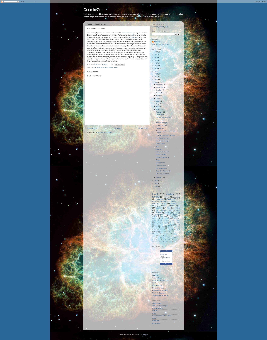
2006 (156, 180)
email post (175, 233)
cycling (172, 224)
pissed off (162, 230)
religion (162, 226)
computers (165, 224)
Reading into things (162, 141)
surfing (158, 241)
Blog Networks (166, 263)
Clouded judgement (162, 157)
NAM (171, 222)
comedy (177, 212)
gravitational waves (159, 203)
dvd (169, 233)
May (157, 104)
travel (116, 67)
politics (163, 210)
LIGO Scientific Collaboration (161, 316)
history (178, 224)
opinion (154, 218)
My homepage (157, 285)
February (159, 112)
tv (179, 206)
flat (177, 228)
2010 (156, 74)
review (177, 208)
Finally (158, 160)
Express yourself (161, 125)
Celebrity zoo (160, 114)
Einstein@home (157, 308)
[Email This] (116, 65)
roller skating (170, 237)
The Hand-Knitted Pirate (160, 295)
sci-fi (170, 210)
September (160, 93)
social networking (167, 239)
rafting (163, 237)
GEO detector (133, 37)
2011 (156, 71)
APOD (154, 318)
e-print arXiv (156, 323)
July (157, 98)
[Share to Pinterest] (124, 65)
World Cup (168, 231)
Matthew (157, 41)
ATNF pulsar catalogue (159, 306)
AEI (133, 35)
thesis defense (128, 33)
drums (171, 206)
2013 (156, 66)
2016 (156, 60)
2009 (156, 76)
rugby (161, 220)
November (160, 87)
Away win (159, 149)
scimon (168, 212)
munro (154, 237)
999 (157, 146)
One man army (161, 165)
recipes (154, 216)
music (167, 214)
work (154, 201)
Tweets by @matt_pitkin (160, 27)
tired (175, 241)
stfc (153, 241)
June (158, 101)
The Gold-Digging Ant (159, 293)
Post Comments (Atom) (104, 132)
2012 (156, 68)
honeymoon (159, 214)
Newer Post (92, 128)
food (168, 208)
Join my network (166, 261)
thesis (111, 67)
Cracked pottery (161, 154)
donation (164, 233)
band (163, 206)
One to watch (160, 143)
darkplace (156, 233)
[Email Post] (112, 64)
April (158, 106)
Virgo (161, 231)
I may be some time (162, 152)
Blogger (145, 335)
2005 (156, 183)
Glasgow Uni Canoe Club (160, 280)
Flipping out (160, 128)
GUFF (154, 283)
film (176, 216)
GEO (94, 67)
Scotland (158, 212)
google (154, 235)
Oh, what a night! (161, 168)
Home (118, 128)
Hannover (155, 228)
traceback (177, 230)
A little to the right (161, 122)
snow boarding (166, 218)
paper (178, 220)
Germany (163, 216)
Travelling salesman (162, 173)
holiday (173, 203)
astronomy (176, 197)
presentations (158, 222)
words (166, 222)
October (159, 90)
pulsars (170, 230)
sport (166, 197)
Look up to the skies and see (165, 135)
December (160, 84)
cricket (176, 218)
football (156, 196)
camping (156, 224)
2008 (156, 79)
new (159, 237)
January (159, 177)
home (156, 226)
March (158, 109)
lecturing (154, 220)
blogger (178, 222)
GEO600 (155, 311)
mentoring (175, 235)
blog (173, 220)
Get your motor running (163, 117)
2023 (156, 52)
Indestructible (160, 120)
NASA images (156, 303)
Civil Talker (155, 275)
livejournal (167, 235)
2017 (156, 57)
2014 (156, 63)
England (159, 208)
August (158, 95)
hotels (178, 210)
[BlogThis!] (118, 65)
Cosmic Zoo (93, 10)
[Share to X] (120, 65)
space (167, 220)
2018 (156, 55)
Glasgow (175, 226)
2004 (156, 186)
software (176, 239)
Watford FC (171, 199)
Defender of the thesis (163, 171)
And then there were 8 (163, 138)
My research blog (158, 288)
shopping (158, 239)
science (105, 67)
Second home (160, 163)
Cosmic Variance (157, 278)
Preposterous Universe (159, 290)
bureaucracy (176, 231)
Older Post (143, 128)
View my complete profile (160, 44)
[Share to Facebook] (122, 65)
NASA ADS (155, 321)
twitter (156, 232)
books (171, 216)
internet (160, 235)
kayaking (163, 201)
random (170, 194)
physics (175, 214)
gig (157, 210)
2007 (156, 82)
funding (154, 230)
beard (162, 228)
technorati (164, 241)
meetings (99, 67)
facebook (170, 228)
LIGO (154, 206)
